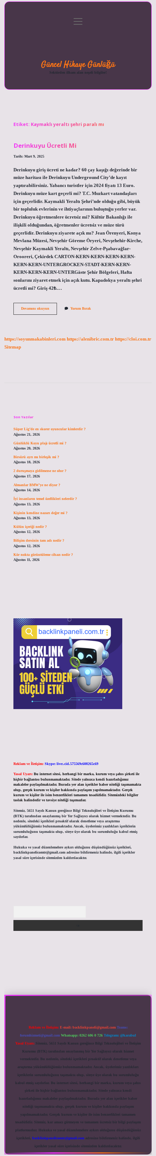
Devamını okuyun (39, 310)
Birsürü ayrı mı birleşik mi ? (36, 457)
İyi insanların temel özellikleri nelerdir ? (45, 499)
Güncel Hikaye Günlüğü (78, 64)
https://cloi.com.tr (133, 339)
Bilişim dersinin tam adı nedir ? (38, 540)
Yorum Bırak (80, 308)
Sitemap (12, 347)
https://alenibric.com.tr (90, 339)
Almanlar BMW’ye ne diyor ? (36, 485)
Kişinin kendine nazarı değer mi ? (40, 513)
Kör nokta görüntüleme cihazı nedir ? (43, 555)
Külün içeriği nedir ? (30, 527)
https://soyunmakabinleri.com (35, 339)
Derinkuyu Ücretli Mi (45, 145)
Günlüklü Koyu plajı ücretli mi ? (39, 443)
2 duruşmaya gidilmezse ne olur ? (39, 471)
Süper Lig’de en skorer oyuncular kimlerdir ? (49, 429)
